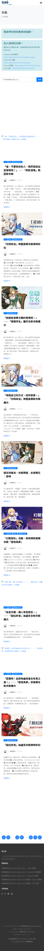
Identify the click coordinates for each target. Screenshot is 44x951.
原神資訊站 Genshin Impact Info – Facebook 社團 (20, 876)
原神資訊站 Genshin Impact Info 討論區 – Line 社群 (20, 883)
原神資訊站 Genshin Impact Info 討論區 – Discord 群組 (22, 879)
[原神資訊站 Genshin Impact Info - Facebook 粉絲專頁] (2, 893)
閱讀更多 (7, 207)
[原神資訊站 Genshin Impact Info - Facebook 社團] (5, 893)
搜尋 (39, 79)
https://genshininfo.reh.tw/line (23, 68)
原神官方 (12, 180)
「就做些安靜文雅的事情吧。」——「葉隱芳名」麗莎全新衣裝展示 (22, 321)
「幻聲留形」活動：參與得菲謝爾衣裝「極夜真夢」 (22, 540)
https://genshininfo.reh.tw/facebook (17, 62)
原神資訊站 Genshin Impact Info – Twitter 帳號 (19, 868)
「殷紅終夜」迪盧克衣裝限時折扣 (22, 745)
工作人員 (32, 939)
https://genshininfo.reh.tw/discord (27, 65)
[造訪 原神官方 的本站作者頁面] (5, 182)
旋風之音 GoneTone (27, 931)
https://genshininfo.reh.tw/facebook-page (19, 57)
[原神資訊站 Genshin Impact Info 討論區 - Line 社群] (11, 893)
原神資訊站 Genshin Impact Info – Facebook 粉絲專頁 (21, 872)
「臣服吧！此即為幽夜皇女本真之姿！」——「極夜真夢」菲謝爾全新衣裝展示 (22, 682)
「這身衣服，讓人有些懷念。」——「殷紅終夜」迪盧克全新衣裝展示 (22, 615)
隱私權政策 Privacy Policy (18, 939)
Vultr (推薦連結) (27, 941)
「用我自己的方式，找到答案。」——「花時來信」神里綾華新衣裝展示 (22, 398)
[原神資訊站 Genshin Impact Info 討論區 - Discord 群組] (8, 893)
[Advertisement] (22, 108)
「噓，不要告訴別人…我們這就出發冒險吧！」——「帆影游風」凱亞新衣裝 (22, 170)
